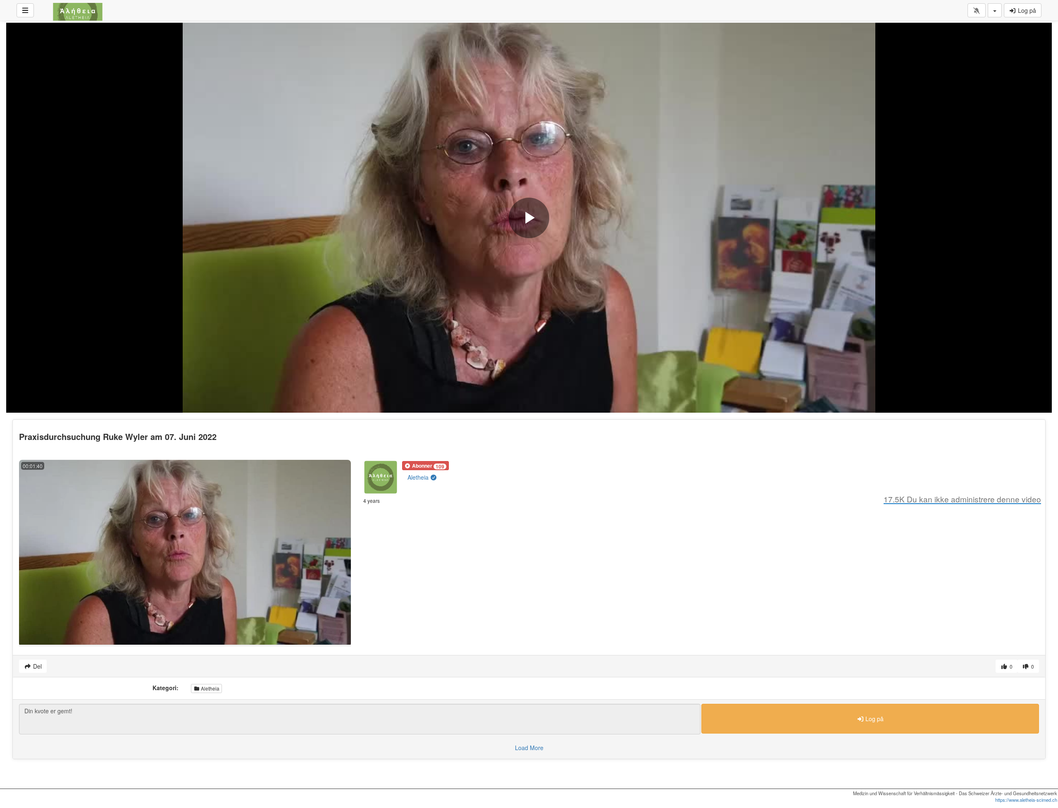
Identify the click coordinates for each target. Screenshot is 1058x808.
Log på (1026, 10)
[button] (425, 465)
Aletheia (418, 477)
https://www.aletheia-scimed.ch (1026, 799)
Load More (529, 747)
